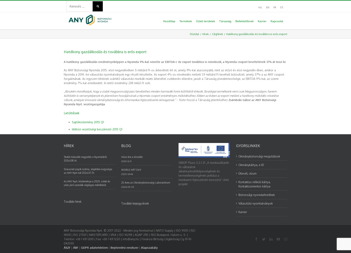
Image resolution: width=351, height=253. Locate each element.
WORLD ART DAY (131, 169)
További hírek (72, 201)
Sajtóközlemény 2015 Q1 (88, 122)
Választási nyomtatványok (255, 203)
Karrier (242, 212)
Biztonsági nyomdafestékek (256, 195)
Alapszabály (149, 247)
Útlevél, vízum (247, 173)
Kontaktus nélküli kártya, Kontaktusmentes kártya (254, 184)
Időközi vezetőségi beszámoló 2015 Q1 (97, 129)
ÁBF (75, 247)
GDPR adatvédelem (94, 247)
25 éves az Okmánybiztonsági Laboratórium (145, 182)
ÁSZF (67, 247)
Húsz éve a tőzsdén (132, 156)
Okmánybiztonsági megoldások (259, 156)
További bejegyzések (135, 203)
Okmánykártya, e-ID (251, 165)
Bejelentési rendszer (124, 247)
